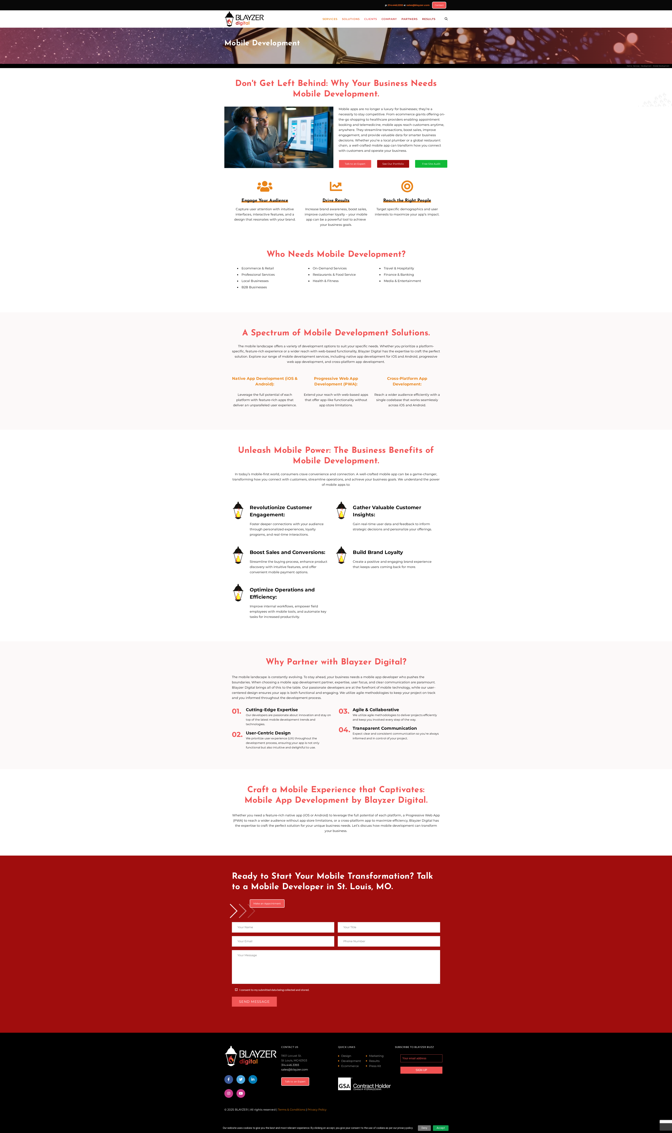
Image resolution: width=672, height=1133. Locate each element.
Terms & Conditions (291, 1109)
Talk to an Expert (355, 163)
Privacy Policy (317, 1109)
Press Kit (375, 1066)
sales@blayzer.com (418, 5)
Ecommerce (350, 1066)
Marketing (376, 1056)
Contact (439, 5)
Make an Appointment (267, 903)
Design (346, 1056)
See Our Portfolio (393, 163)
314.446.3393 (395, 5)
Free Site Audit (431, 163)
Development (351, 1061)
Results (374, 1061)
